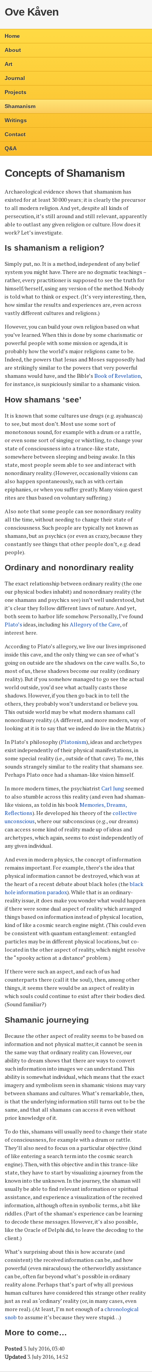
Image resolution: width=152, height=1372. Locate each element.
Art (8, 64)
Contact (15, 134)
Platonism (73, 742)
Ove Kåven (31, 12)
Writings (16, 120)
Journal (15, 78)
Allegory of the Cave (95, 624)
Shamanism (20, 106)
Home (12, 36)
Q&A (11, 148)
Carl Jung (112, 788)
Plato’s (13, 624)
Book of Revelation (117, 375)
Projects (16, 92)
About (13, 50)
